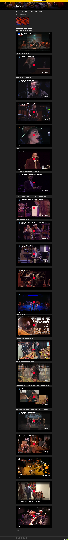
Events (22, 11)
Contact (35, 11)
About (17, 11)
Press (31, 11)
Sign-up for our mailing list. (27, 0)
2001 (30, 18)
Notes (19, 51)
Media (26, 11)
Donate (40, 11)
